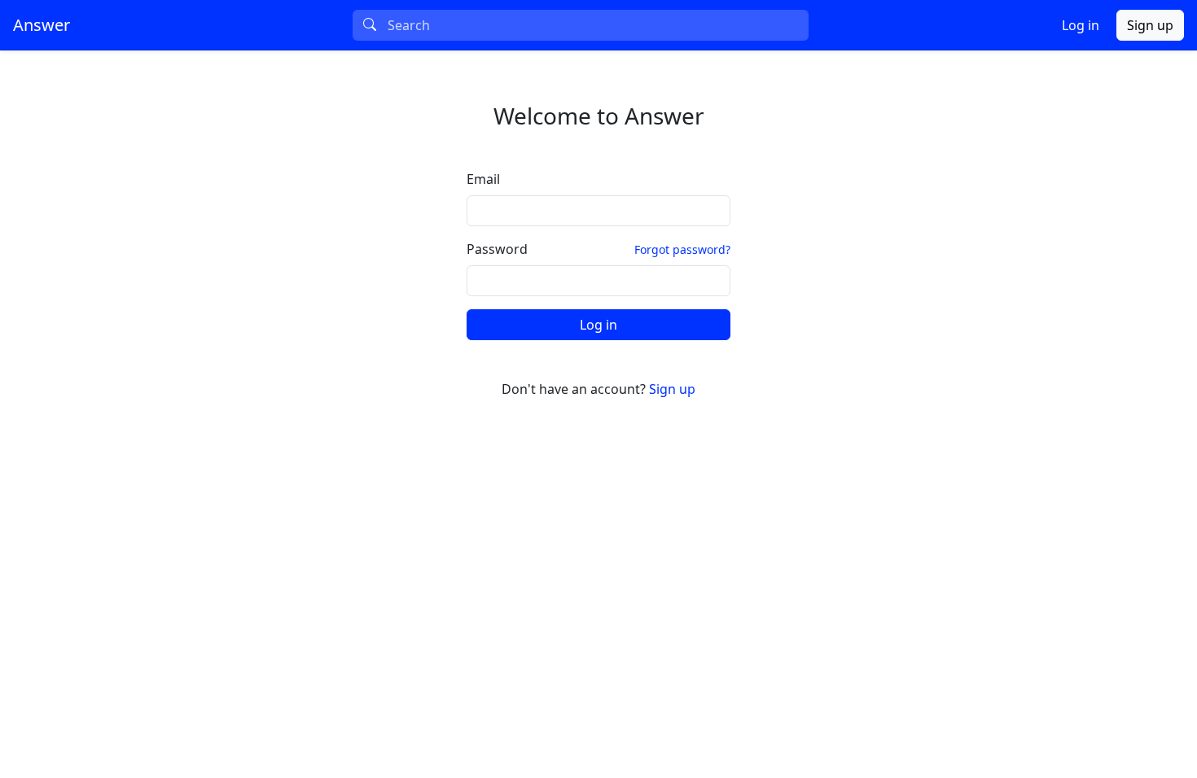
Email (483, 179)
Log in (1080, 25)
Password (497, 249)
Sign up (1150, 25)
